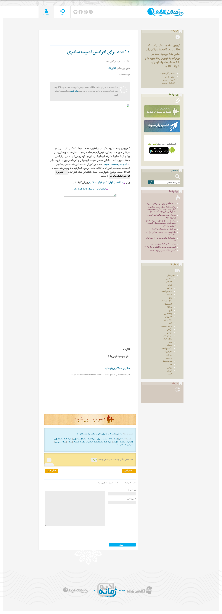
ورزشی (169, 367)
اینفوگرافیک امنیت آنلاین (63, 439)
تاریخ (170, 310)
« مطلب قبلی (128, 471)
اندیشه (169, 294)
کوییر (170, 374)
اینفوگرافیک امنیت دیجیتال (83, 442)
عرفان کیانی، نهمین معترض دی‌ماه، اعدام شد (161, 239)
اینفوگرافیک (92, 439)
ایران (170, 298)
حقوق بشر (168, 317)
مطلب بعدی (51, 471)
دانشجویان (168, 320)
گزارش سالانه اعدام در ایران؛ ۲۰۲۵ (163, 251)
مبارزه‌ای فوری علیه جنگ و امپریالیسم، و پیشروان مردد (161, 216)
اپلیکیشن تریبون (168, 83)
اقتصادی (169, 282)
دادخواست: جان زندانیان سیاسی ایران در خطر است (161, 233)
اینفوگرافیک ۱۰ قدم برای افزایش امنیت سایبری (89, 189)
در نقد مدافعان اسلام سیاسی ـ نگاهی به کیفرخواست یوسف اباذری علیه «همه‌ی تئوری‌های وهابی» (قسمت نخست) (161, 209)
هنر (171, 364)
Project (122, 590)
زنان (170, 323)
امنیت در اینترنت (166, 291)
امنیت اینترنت (113, 439)
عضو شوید (74, 91)
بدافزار (69, 442)
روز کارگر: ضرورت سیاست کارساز (164, 229)
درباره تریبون (170, 77)
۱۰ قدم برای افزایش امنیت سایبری (98, 52)
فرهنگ (169, 345)
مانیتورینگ (129, 445)
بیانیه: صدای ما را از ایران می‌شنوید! (163, 244)
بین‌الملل (169, 307)
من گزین (169, 355)
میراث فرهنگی (167, 361)
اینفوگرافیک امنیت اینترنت (103, 442)
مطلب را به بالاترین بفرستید (117, 368)
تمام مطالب (112, 434)
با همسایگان (168, 304)
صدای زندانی (167, 339)
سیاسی (169, 332)
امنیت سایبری (102, 439)
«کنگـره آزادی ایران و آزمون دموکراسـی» (161, 204)
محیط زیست (167, 352)
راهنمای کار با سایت (168, 73)
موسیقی (169, 358)
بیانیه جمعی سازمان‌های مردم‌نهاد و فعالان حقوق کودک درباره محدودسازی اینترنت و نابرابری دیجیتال (161, 223)
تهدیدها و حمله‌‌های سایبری (115, 164)
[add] (46, 12)
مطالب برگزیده (90, 434)
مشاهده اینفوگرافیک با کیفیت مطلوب (106, 183)
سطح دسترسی (60, 442)
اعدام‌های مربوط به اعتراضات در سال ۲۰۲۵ (160, 247)
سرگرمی (169, 329)
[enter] (62, 12)
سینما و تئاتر (167, 336)
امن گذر (119, 434)
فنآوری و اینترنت (101, 434)
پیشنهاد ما (81, 434)
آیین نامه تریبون (169, 80)
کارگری (169, 371)
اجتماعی (169, 279)
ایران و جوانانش (166, 301)
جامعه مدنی (168, 313)
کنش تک (112, 68)
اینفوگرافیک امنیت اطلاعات (123, 442)
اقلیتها (170, 285)
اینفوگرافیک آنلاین (79, 439)
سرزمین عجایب (166, 326)
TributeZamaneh (165, 12)
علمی (170, 342)
